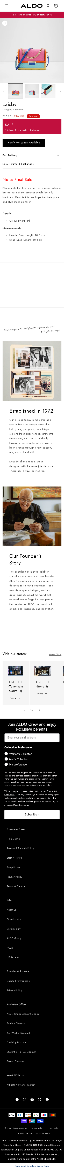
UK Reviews (13, 957)
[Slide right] (60, 92)
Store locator (14, 919)
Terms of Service (16, 886)
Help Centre (13, 839)
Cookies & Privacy (18, 971)
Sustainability (13, 929)
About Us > (55, 654)
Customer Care (16, 829)
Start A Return (14, 857)
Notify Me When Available (24, 142)
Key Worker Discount (18, 1033)
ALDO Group (14, 938)
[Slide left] (4, 92)
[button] (48, 6)
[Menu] (7, 6)
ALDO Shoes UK (20, 1128)
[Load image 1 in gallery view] (15, 91)
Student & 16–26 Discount (21, 1052)
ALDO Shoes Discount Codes (23, 1014)
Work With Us (15, 1075)
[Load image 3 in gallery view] (48, 91)
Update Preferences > (19, 981)
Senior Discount (15, 1061)
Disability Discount (16, 1042)
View (13, 698)
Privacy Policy (14, 877)
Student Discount (16, 1023)
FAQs (10, 947)
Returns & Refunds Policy (20, 848)
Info (9, 900)
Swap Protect (14, 867)
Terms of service (25, 1133)
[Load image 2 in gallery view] (32, 91)
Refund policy (37, 1128)
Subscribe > (32, 814)
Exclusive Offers (16, 1004)
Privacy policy (53, 1128)
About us (11, 909)
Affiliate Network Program (21, 1085)
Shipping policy (43, 1133)
